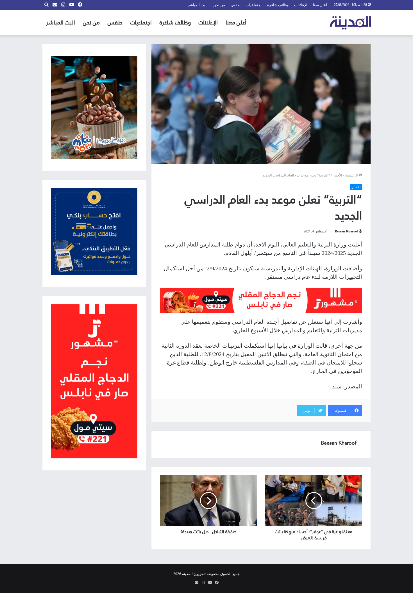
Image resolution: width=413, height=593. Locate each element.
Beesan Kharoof (346, 231)
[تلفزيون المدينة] (350, 23)
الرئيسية (352, 175)
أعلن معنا (320, 5)
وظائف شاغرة (278, 5)
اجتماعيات (254, 5)
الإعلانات (300, 5)
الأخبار (337, 175)
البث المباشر (198, 5)
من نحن (219, 5)
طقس (235, 5)
